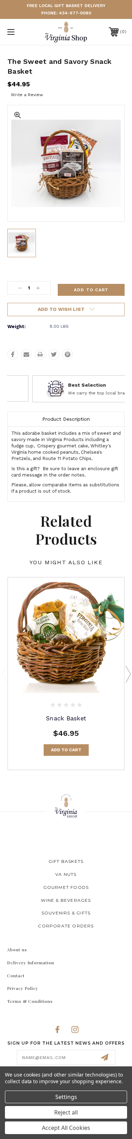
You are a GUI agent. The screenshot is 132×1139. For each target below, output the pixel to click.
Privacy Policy (22, 988)
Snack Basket (66, 718)
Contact (16, 975)
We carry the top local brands (77, 393)
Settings (66, 1097)
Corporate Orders (66, 925)
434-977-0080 (75, 13)
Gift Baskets (66, 861)
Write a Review (27, 94)
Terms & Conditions (30, 1001)
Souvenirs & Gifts (66, 912)
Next (127, 673)
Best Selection (64, 385)
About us (17, 949)
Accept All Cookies (66, 1128)
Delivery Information (30, 962)
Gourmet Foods (66, 887)
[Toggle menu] (19, 31)
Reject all (66, 1112)
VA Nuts (65, 874)
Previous (4, 673)
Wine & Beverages (66, 900)
